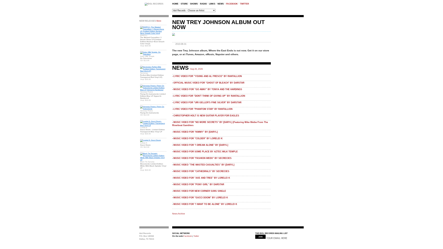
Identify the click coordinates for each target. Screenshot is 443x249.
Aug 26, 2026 (196, 69)
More (158, 21)
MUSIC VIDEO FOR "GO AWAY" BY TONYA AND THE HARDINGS (207, 89)
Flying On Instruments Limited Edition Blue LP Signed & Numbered (153, 96)
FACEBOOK (232, 4)
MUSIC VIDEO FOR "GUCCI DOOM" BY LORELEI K (200, 197)
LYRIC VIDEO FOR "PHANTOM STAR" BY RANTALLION (202, 109)
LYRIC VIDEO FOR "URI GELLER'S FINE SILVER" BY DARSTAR (207, 102)
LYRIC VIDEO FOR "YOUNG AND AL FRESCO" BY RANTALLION (207, 76)
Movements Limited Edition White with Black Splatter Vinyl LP (153, 166)
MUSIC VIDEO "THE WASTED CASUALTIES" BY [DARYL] (203, 164)
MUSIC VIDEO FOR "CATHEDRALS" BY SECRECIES (201, 171)
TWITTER (244, 4)
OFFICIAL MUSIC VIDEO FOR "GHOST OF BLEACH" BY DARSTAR (208, 82)
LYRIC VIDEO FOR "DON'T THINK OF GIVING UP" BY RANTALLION (209, 96)
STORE (184, 4)
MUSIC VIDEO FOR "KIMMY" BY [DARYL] (195, 132)
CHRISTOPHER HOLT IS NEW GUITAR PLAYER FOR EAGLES (206, 115)
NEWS (221, 4)
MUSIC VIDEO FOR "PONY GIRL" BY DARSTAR (198, 184)
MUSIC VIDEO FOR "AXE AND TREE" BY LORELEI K (201, 178)
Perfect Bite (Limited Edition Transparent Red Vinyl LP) (152, 76)
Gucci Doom (145, 145)
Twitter (196, 236)
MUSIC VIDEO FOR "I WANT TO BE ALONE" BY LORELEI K (205, 204)
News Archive (178, 214)
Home (175, 4)
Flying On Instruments (149, 113)
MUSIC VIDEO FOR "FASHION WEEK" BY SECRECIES (202, 158)
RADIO (203, 4)
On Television (146, 58)
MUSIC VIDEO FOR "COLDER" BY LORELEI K (198, 138)
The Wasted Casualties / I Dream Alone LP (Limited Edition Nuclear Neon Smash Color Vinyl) (152, 40)
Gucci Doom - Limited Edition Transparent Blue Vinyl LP (152, 131)
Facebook (187, 236)
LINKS (212, 4)
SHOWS (194, 4)
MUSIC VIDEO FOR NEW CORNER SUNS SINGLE (199, 191)
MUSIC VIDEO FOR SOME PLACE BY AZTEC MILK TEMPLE (205, 151)
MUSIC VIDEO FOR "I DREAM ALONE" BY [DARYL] (200, 145)
